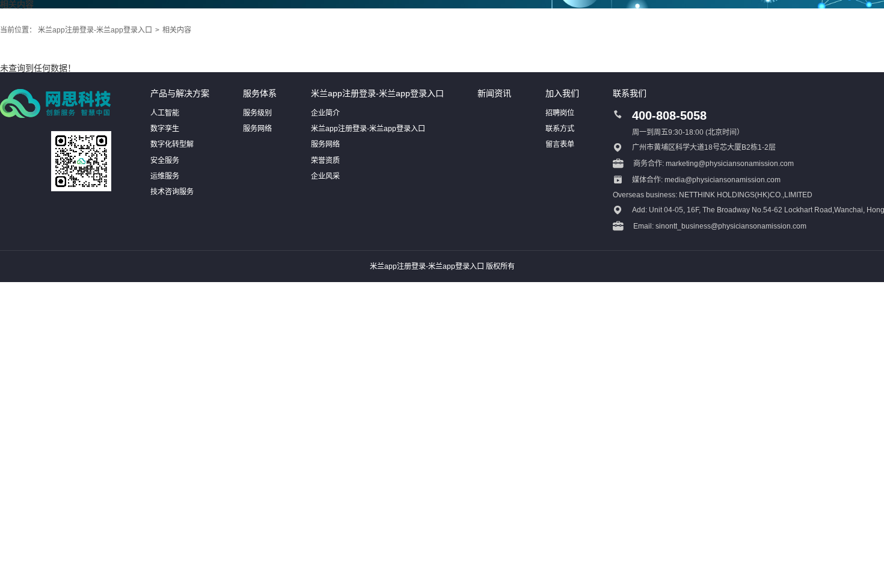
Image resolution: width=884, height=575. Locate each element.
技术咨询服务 (172, 192)
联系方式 (559, 129)
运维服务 (164, 176)
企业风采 (325, 176)
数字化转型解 (172, 144)
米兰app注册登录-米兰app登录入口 (95, 30)
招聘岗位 (559, 113)
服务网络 (257, 129)
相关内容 (176, 30)
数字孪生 (164, 129)
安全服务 (164, 160)
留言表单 (559, 144)
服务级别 (257, 113)
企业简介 (325, 113)
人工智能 (164, 113)
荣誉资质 (325, 160)
